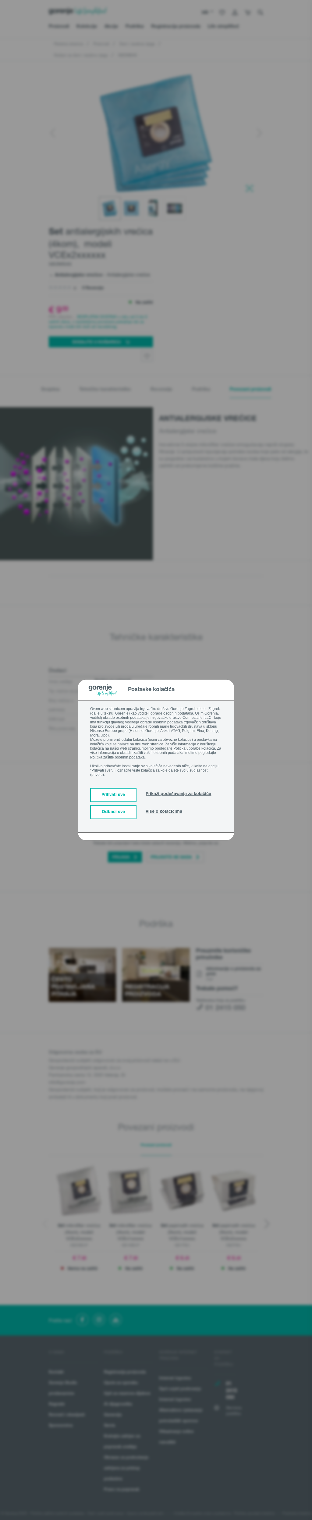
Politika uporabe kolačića (194, 748)
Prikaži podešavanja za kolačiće (178, 794)
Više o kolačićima (164, 812)
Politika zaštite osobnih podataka (117, 757)
